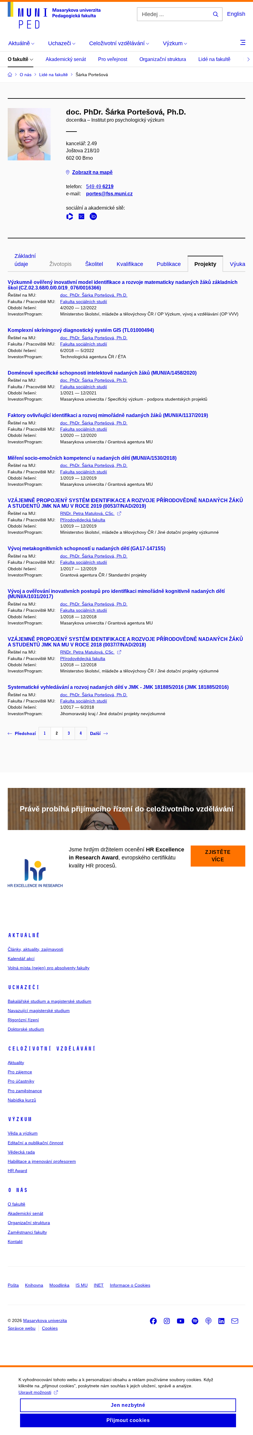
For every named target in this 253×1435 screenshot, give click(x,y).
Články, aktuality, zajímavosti (35, 949)
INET (99, 1285)
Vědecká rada (21, 1152)
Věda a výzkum (23, 1133)
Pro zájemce (20, 1071)
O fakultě (19, 59)
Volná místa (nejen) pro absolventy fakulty (48, 967)
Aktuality (16, 1062)
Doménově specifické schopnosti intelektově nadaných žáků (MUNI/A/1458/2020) (102, 373)
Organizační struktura (162, 59)
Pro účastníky (21, 1081)
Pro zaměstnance (25, 1090)
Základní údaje (25, 260)
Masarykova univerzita (45, 1320)
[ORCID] (94, 217)
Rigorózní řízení (23, 1019)
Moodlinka (59, 1285)
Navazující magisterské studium (39, 1010)
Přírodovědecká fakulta (82, 519)
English (236, 14)
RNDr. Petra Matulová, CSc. (87, 513)
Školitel (94, 264)
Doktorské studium (26, 1029)
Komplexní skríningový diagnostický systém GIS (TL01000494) (81, 330)
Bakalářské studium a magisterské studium (49, 1001)
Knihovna (34, 1285)
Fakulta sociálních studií (83, 301)
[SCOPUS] (83, 217)
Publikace (169, 264)
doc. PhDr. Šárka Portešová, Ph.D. (93, 295)
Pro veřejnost (112, 59)
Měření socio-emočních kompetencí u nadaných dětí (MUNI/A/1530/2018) (92, 458)
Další (95, 733)
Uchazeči (24, 987)
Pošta (13, 1285)
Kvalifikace (130, 264)
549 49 (100, 186)
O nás (18, 1190)
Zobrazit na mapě (92, 172)
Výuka (237, 264)
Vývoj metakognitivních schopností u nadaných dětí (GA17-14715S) (86, 548)
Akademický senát (66, 59)
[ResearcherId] (71, 217)
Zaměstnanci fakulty (27, 1232)
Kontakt (15, 1241)
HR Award (17, 1170)
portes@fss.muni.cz (109, 193)
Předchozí (25, 733)
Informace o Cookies (130, 1285)
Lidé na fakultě (214, 59)
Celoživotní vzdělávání (52, 1048)
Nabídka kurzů (22, 1100)
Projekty (205, 264)
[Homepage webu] (54, 15)
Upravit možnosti (35, 1392)
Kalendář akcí (21, 958)
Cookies (50, 1328)
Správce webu (21, 1328)
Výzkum (20, 1119)
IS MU (82, 1285)
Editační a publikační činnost (35, 1142)
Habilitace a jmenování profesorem (42, 1161)
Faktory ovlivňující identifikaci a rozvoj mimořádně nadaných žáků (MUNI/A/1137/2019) (108, 415)
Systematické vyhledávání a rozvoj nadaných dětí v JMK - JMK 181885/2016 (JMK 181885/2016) (118, 687)
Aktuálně (24, 935)
